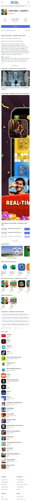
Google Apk (4, 479)
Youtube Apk (4, 489)
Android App (4, 499)
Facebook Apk (4, 482)
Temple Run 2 (20, 482)
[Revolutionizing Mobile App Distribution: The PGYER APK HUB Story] (15, 78)
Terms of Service (21, 499)
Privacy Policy (20, 496)
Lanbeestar (11, 13)
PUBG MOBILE (20, 487)
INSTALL (15, 26)
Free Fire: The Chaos (22, 484)
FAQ (2, 496)
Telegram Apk (4, 487)
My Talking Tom (20, 479)
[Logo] (15, 2)
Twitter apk (4, 484)
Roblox (18, 489)
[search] (28, 2)
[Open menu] (2, 2)
